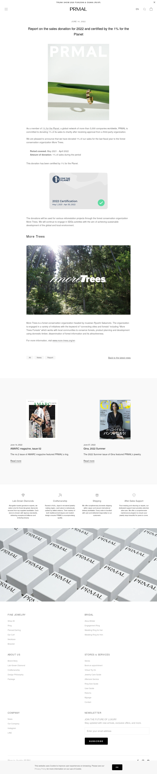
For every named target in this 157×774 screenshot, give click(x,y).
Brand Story (12, 660)
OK (117, 767)
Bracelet (11, 643)
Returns (88, 692)
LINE (10, 732)
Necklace (11, 639)
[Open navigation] (6, 9)
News (39, 357)
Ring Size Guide (91, 683)
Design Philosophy (15, 674)
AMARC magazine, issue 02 (25, 448)
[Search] (144, 9)
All (30, 357)
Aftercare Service (92, 679)
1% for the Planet (50, 128)
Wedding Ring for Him (94, 634)
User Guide (89, 688)
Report (50, 357)
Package (11, 679)
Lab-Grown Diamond (16, 665)
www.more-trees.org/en (63, 340)
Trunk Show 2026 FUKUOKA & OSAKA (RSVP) (78, 2)
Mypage (88, 697)
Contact (88, 702)
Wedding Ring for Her (94, 630)
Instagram (12, 728)
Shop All (11, 621)
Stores (87, 660)
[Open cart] (151, 9)
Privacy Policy (40, 768)
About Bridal (90, 621)
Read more (15, 460)
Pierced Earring (14, 630)
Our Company (13, 723)
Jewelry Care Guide (93, 674)
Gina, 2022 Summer (94, 448)
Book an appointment (93, 665)
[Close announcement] (154, 2)
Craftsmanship (14, 670)
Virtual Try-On (90, 670)
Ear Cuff (11, 634)
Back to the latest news (119, 357)
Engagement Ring (92, 625)
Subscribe (96, 741)
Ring (10, 625)
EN (137, 9)
